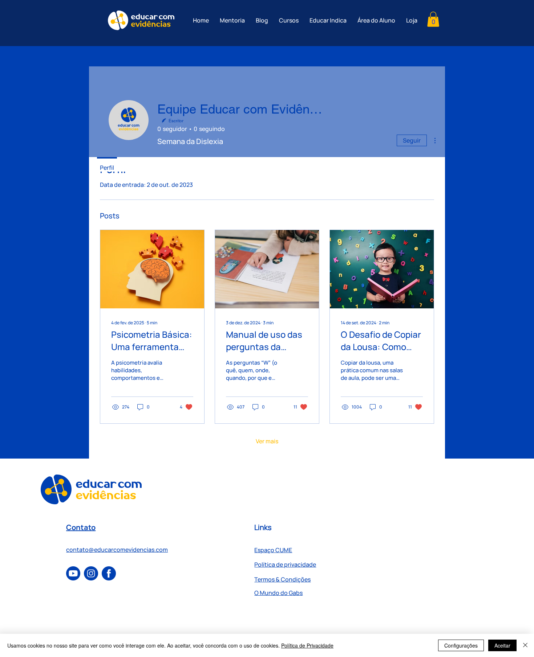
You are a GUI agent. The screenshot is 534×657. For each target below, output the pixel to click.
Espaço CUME (273, 550)
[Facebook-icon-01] (109, 573)
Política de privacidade (285, 564)
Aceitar (502, 645)
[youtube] (73, 573)
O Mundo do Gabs (278, 593)
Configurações (461, 645)
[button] (433, 19)
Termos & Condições (282, 579)
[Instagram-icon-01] (91, 573)
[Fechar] (525, 645)
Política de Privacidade (307, 645)
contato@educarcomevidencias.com (117, 550)
